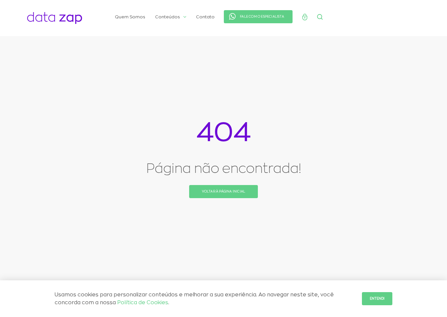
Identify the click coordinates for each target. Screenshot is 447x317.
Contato (205, 17)
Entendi (377, 298)
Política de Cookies (142, 302)
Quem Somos (130, 17)
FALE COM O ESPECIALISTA (262, 16)
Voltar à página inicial (223, 191)
